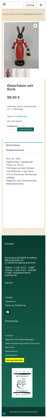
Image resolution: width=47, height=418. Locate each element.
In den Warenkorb (25, 129)
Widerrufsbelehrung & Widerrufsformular (22, 343)
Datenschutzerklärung (15, 305)
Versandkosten (19, 116)
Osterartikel (16, 14)
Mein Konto (10, 347)
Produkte (9, 335)
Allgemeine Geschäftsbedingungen (19, 339)
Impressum (10, 301)
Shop (5, 14)
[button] (41, 5)
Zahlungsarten (11, 355)
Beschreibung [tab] (13, 145)
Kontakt (8, 297)
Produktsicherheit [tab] (15, 150)
